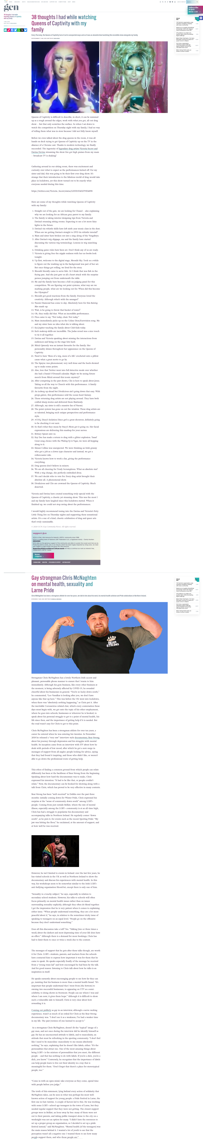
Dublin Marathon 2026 (33, 1)
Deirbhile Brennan (56, 599)
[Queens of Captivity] (99, 77)
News (10, 1)
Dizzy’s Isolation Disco (52, 419)
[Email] (5, 30)
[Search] (197, 2)
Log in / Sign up (181, 1)
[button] (201, 18)
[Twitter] (15, 30)
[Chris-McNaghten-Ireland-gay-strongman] (99, 638)
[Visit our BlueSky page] (170, 2)
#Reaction (44, 562)
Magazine (17, 1)
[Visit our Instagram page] (165, 2)
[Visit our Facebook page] (172, 2)
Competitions (62, 1)
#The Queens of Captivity (55, 562)
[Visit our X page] (162, 2)
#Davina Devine (36, 562)
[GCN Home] (11, 8)
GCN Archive (44, 1)
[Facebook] (12, 30)
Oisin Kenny (57, 38)
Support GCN (53, 1)
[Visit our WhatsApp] (160, 2)
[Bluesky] (25, 30)
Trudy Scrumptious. (66, 469)
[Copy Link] (8, 30)
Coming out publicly (41, 1010)
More (73, 1)
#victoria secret (66, 562)
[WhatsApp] (18, 30)
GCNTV (24, 1)
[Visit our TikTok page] (167, 2)
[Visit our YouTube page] (175, 2)
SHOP (69, 1)
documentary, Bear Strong (87, 737)
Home (5, 1)
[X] (22, 30)
